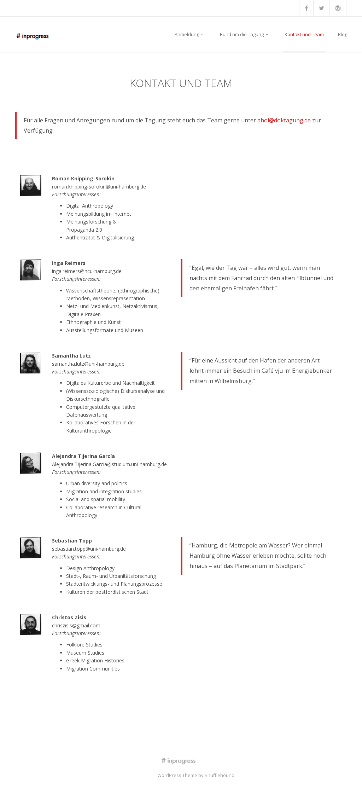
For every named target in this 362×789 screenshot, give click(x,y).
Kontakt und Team (304, 34)
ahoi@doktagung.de (284, 120)
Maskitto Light (141, 775)
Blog (342, 34)
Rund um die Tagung (242, 34)
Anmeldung (187, 34)
